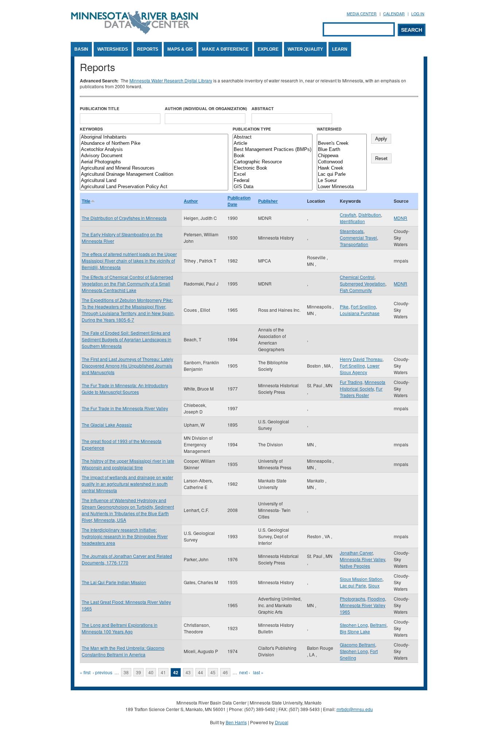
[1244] (341, 137)
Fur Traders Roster (361, 391)
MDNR (400, 218)
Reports (147, 49)
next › (244, 672)
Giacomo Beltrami (357, 644)
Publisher (268, 201)
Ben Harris (236, 722)
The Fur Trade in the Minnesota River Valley (125, 408)
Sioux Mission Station (361, 579)
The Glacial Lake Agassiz (107, 425)
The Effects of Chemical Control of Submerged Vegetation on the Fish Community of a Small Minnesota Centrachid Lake (127, 283)
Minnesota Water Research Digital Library (170, 80)
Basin (81, 49)
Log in (417, 13)
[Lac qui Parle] (341, 174)
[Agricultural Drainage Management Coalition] (154, 174)
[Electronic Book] (272, 168)
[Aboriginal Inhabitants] (154, 137)
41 (163, 672)
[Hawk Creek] (341, 168)
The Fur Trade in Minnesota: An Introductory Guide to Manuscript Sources (125, 388)
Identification (352, 221)
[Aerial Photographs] (154, 162)
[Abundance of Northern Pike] (154, 143)
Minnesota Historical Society (362, 385)
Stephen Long (354, 625)
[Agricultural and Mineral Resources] (154, 168)
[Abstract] (272, 137)
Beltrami (378, 625)
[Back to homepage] (134, 32)
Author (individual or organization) (206, 108)
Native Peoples (355, 566)
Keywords (91, 129)
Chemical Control (357, 277)
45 (212, 672)
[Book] (272, 156)
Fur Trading (351, 382)
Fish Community (356, 290)
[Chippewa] (341, 156)
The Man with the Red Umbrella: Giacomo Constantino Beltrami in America (123, 651)
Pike (344, 306)
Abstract (263, 108)
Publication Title (99, 108)
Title (86, 201)
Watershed (329, 129)
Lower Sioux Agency (360, 368)
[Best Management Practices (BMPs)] (272, 150)
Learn (339, 49)
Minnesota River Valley (362, 559)
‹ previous (102, 672)
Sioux (374, 585)
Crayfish (348, 214)
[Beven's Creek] (341, 143)
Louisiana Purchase (360, 313)
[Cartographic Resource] (272, 162)
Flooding (376, 598)
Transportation (354, 244)
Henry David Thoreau (361, 359)
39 (138, 672)
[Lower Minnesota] (341, 187)
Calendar (394, 13)
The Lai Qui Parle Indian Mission (114, 582)
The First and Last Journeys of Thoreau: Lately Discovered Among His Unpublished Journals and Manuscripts (127, 365)
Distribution (369, 214)
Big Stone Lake (355, 631)
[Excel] (272, 174)
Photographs (352, 598)
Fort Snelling (363, 306)
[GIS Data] (272, 187)
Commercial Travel (358, 237)
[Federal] (272, 181)
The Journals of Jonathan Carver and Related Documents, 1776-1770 (127, 559)
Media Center (362, 13)
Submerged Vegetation (362, 283)
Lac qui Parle (353, 585)
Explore (268, 49)
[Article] (272, 143)
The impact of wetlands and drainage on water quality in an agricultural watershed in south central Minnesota (127, 483)
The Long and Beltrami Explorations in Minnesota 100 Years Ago (119, 628)
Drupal (281, 722)
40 (150, 672)
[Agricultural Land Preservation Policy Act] (154, 187)
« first (85, 672)
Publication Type (252, 129)
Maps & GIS (180, 49)
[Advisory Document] (154, 156)
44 (200, 672)
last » (258, 672)
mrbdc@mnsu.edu (354, 709)
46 (225, 672)
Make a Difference (225, 49)
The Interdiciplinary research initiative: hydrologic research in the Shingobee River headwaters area (125, 536)
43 (188, 672)
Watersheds (112, 49)
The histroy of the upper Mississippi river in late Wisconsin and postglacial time (128, 464)
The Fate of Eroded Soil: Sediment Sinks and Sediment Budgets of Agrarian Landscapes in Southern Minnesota (126, 339)
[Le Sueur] (341, 181)
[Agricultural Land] (154, 181)
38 (126, 672)
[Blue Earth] (341, 150)
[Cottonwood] (341, 162)
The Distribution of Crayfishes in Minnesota (124, 218)
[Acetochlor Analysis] (154, 150)
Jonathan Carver (356, 553)
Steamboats (351, 231)
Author (191, 201)
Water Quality (305, 49)
